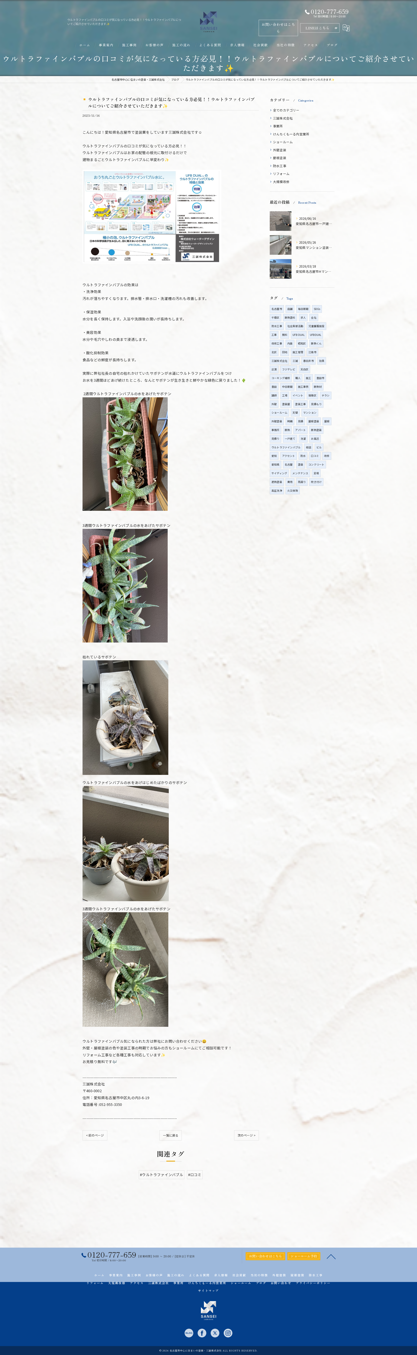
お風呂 (315, 438)
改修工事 (276, 343)
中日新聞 (287, 386)
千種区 (275, 317)
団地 (284, 352)
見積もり (316, 404)
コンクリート (316, 464)
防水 (303, 456)
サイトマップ (208, 1290)
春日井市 (308, 361)
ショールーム (283, 142)
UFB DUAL (299, 334)
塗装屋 (286, 404)
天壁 (295, 412)
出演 (274, 369)
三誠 (295, 361)
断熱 (287, 430)
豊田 (274, 386)
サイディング (279, 473)
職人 (298, 378)
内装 (290, 343)
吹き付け (316, 482)
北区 (274, 352)
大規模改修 (281, 181)
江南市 (312, 352)
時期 (290, 421)
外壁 (274, 404)
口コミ (315, 456)
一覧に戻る (170, 1135)
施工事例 (303, 386)
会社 (313, 317)
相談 (308, 447)
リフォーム (281, 173)
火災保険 (292, 490)
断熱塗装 (316, 430)
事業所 (278, 126)
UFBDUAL (315, 334)
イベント (298, 395)
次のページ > (246, 1135)
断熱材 (318, 386)
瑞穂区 (312, 395)
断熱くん (316, 343)
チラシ (326, 395)
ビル (319, 447)
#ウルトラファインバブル (161, 1174)
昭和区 (302, 343)
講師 (274, 395)
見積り (275, 438)
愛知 (274, 456)
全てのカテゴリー (286, 110)
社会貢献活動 (295, 326)
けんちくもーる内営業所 (291, 134)
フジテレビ (288, 369)
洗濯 (303, 438)
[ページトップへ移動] (331, 1256)
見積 (300, 421)
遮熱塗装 (276, 482)
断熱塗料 (290, 317)
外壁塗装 (279, 150)
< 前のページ (95, 1135)
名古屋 (289, 464)
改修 (326, 456)
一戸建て (290, 438)
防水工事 (279, 165)
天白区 (305, 369)
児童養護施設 (316, 326)
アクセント (288, 456)
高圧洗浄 (276, 490)
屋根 (326, 421)
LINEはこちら (318, 27)
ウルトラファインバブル (286, 447)
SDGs (317, 309)
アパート (300, 430)
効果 (321, 361)
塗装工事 (300, 404)
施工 (308, 378)
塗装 (300, 464)
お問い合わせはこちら (278, 28)
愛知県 (275, 464)
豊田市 (320, 378)
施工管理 (298, 352)
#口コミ (195, 1174)
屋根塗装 (279, 157)
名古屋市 (276, 309)
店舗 (290, 309)
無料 (284, 334)
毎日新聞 (303, 309)
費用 (290, 482)
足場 (316, 473)
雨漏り (302, 482)
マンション (309, 412)
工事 (274, 334)
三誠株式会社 (283, 118)
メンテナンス (300, 473)
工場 (284, 395)
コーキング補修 (280, 378)
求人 (303, 317)
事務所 (275, 430)
